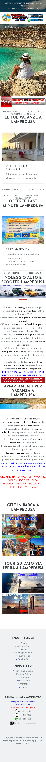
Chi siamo (24, 677)
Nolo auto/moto (24, 646)
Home (24, 687)
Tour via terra (24, 656)
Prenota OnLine (23, 674)
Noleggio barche (24, 653)
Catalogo (13, 27)
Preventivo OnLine (24, 671)
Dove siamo (24, 680)
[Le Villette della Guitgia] (23, 147)
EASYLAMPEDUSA (17, 249)
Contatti (24, 684)
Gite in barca (24, 649)
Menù (36, 27)
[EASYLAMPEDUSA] (23, 230)
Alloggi (24, 643)
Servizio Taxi (24, 659)
